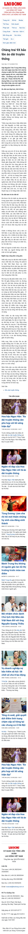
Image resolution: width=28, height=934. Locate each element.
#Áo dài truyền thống (12, 390)
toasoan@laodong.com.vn (15, 887)
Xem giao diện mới (9, 43)
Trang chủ (6, 20)
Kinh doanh (15, 24)
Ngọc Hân (11, 480)
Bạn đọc (22, 28)
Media (21, 20)
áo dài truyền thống (15, 435)
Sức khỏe (17, 35)
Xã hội (14, 20)
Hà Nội (4, 732)
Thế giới (5, 39)
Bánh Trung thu (7, 580)
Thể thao (6, 24)
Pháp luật (6, 28)
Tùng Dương (10, 534)
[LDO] (14, 407)
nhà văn (19, 630)
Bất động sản (7, 35)
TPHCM (4, 681)
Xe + (12, 39)
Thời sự (14, 28)
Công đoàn (6, 31)
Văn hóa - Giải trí (18, 31)
